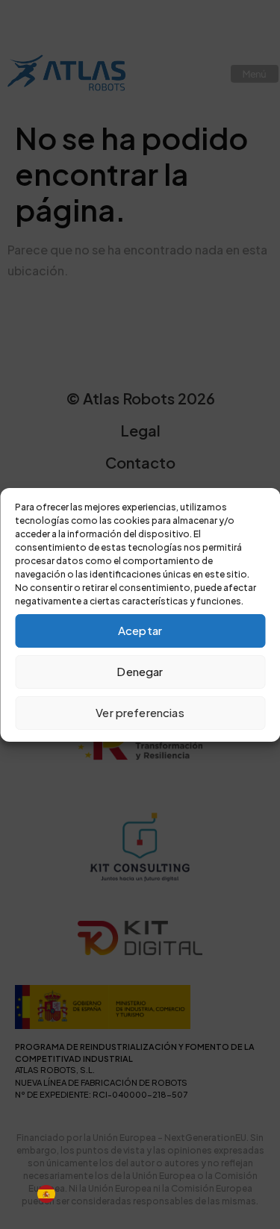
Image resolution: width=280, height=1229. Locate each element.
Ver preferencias (140, 712)
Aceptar (140, 630)
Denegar (139, 671)
